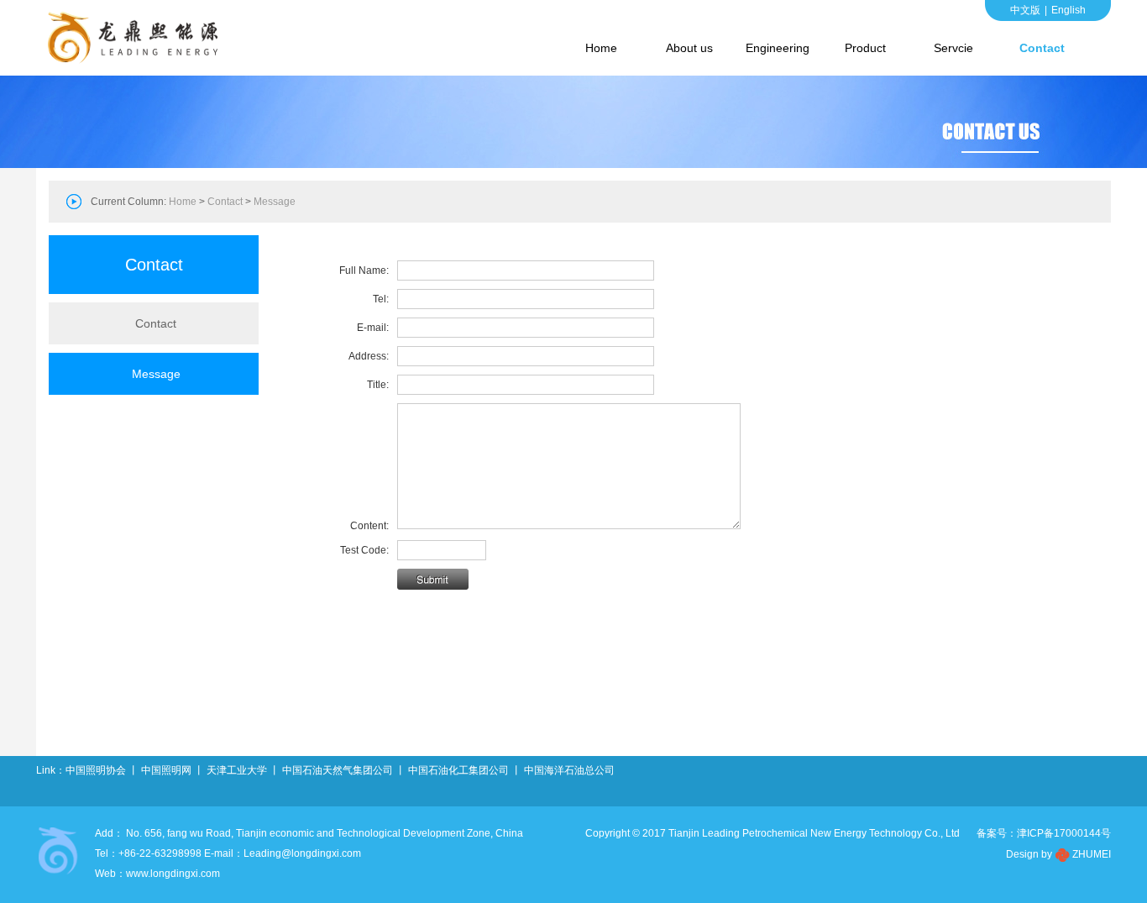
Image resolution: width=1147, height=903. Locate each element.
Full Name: (364, 270)
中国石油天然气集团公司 (337, 770)
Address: (368, 356)
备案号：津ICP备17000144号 (1044, 833)
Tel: (381, 299)
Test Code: (364, 550)
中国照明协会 (95, 770)
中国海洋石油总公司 (569, 770)
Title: (378, 385)
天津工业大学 (237, 770)
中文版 (1025, 10)
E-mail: (373, 327)
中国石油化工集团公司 (458, 770)
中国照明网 (166, 770)
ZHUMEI (1091, 854)
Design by (1029, 854)
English (1068, 10)
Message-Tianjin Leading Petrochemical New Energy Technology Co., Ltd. (137, 38)
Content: (369, 526)
